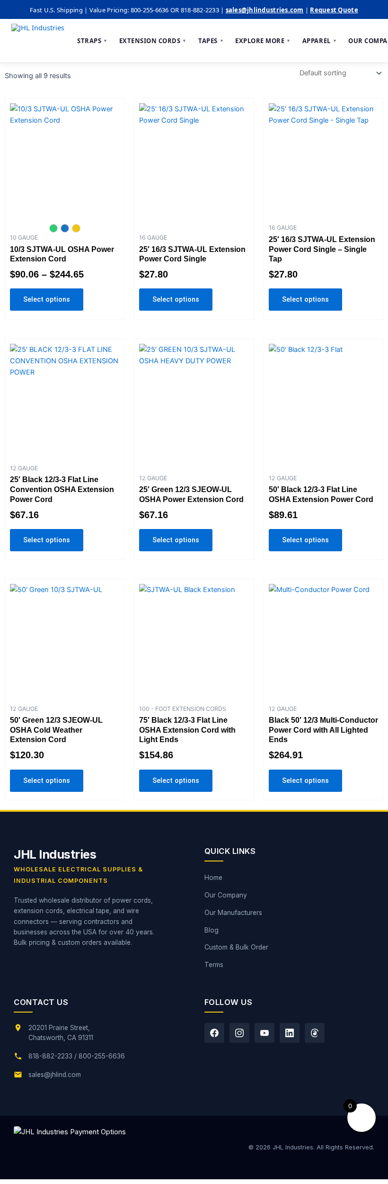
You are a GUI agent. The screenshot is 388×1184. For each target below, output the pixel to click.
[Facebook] (214, 1033)
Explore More (263, 40)
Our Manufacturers (233, 912)
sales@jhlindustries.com (265, 10)
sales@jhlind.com (54, 1074)
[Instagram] (239, 1033)
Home (213, 877)
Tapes (211, 40)
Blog (211, 930)
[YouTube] (264, 1033)
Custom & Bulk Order (236, 947)
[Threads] (315, 1033)
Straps (92, 40)
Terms (213, 965)
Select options (46, 299)
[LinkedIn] (290, 1033)
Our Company (225, 895)
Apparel (319, 40)
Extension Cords (153, 40)
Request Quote (334, 10)
